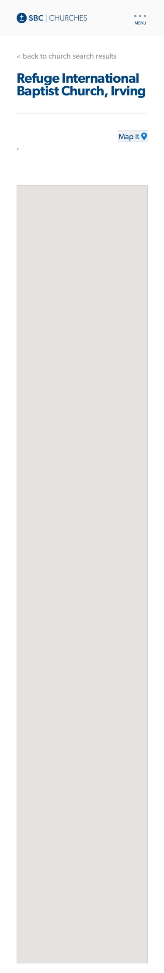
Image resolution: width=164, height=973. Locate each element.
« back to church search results (66, 56)
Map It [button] (129, 137)
